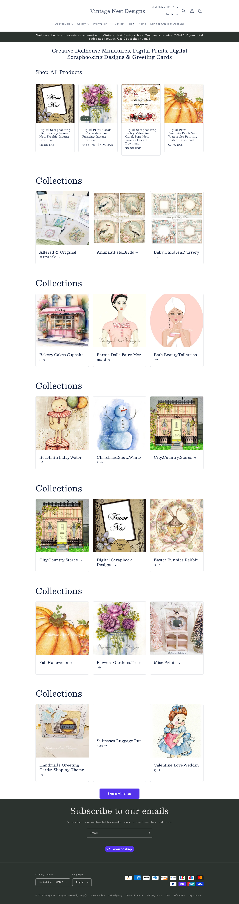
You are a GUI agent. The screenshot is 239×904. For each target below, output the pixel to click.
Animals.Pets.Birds (115, 252)
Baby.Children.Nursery (176, 252)
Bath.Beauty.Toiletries (175, 355)
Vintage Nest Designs (55, 895)
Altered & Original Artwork (57, 254)
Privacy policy (98, 895)
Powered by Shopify (76, 895)
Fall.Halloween (53, 662)
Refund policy (115, 895)
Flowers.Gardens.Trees (119, 662)
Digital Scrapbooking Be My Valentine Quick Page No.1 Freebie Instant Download (140, 136)
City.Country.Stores (173, 457)
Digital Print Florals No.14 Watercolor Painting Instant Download (96, 135)
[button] (64, 24)
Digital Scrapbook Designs (114, 562)
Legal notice (195, 895)
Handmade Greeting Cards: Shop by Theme (61, 768)
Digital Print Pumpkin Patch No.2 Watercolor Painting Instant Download (183, 135)
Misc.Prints (165, 662)
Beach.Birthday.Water (60, 457)
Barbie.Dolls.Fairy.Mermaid (119, 357)
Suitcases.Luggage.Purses (119, 743)
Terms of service (134, 895)
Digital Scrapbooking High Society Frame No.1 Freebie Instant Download (54, 135)
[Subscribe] (149, 833)
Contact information (175, 895)
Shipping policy (154, 895)
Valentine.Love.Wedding (176, 767)
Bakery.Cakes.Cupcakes (61, 357)
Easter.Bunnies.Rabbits (176, 562)
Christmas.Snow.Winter (119, 459)
